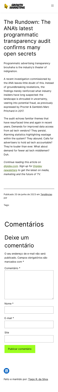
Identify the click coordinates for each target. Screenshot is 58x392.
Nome (8, 303)
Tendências (46, 194)
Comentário (12, 268)
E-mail (9, 318)
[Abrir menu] (52, 5)
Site (6, 332)
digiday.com (11, 166)
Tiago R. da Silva (38, 379)
